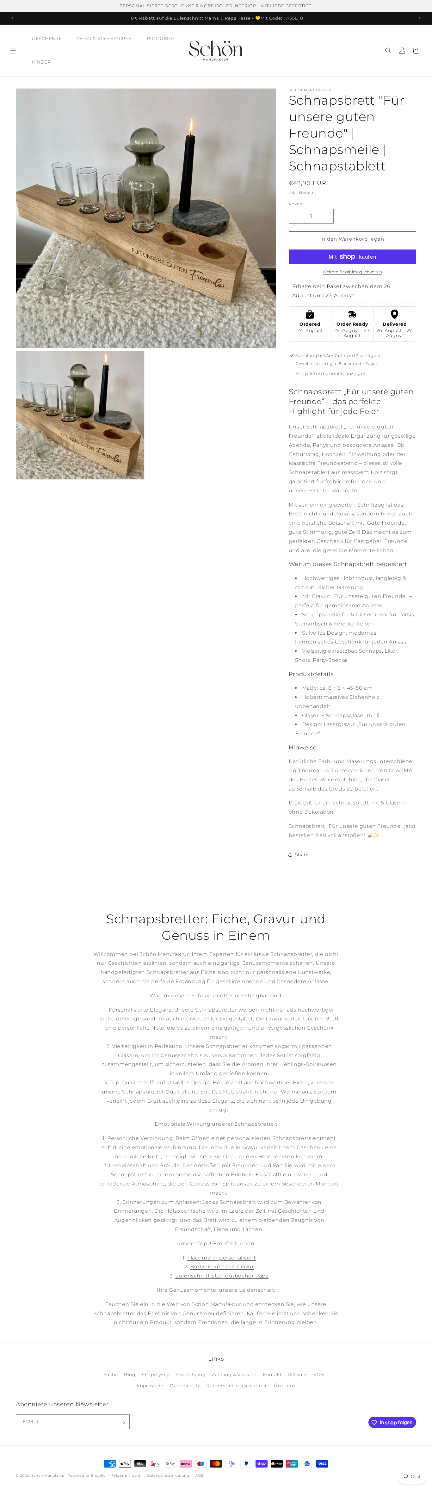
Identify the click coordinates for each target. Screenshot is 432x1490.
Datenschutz (185, 1385)
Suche (110, 1374)
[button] (13, 51)
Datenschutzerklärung (168, 1475)
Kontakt (272, 1374)
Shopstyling (156, 1374)
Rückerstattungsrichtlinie (237, 1385)
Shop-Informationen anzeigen (331, 373)
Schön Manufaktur (48, 1475)
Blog (129, 1374)
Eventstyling (191, 1374)
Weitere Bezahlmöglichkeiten (352, 271)
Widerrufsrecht (126, 1475)
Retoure (297, 1374)
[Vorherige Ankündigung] (12, 18)
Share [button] (302, 854)
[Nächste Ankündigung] (420, 18)
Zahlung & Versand (234, 1374)
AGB (318, 1374)
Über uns (284, 1385)
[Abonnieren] (122, 1422)
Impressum (150, 1385)
